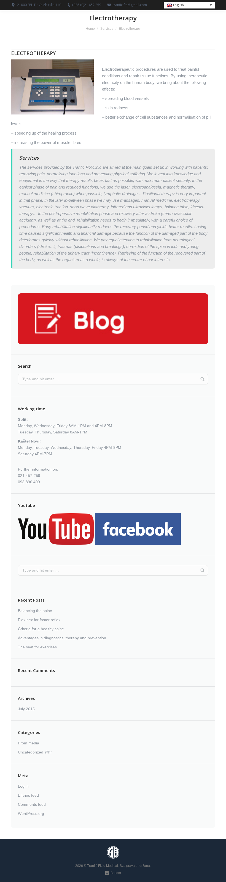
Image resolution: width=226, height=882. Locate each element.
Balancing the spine (35, 610)
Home (90, 29)
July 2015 (26, 709)
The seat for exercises (37, 647)
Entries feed (28, 795)
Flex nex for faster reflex (39, 620)
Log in (23, 786)
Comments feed (32, 804)
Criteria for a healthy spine (41, 629)
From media (28, 743)
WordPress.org (31, 813)
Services (106, 29)
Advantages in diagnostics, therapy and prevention (62, 638)
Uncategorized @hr (35, 752)
